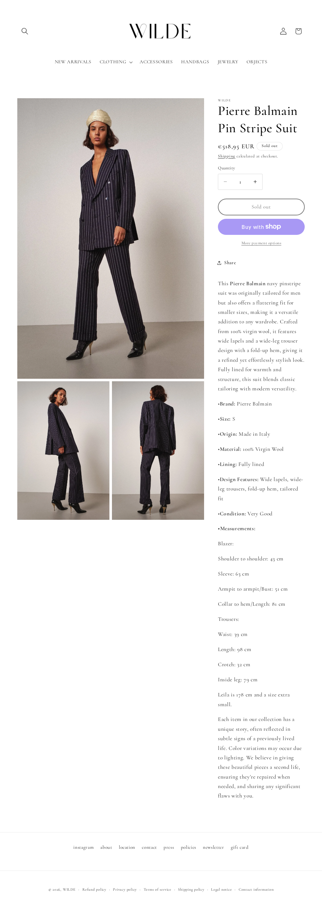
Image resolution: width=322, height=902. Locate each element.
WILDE (69, 889)
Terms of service (157, 889)
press (169, 847)
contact (149, 847)
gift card (240, 847)
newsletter (213, 847)
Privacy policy (125, 889)
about (106, 847)
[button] (24, 31)
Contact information (256, 889)
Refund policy (94, 889)
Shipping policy (191, 889)
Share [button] (230, 262)
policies (188, 847)
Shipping (226, 156)
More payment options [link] (261, 243)
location (127, 847)
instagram (83, 847)
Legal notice (221, 889)
